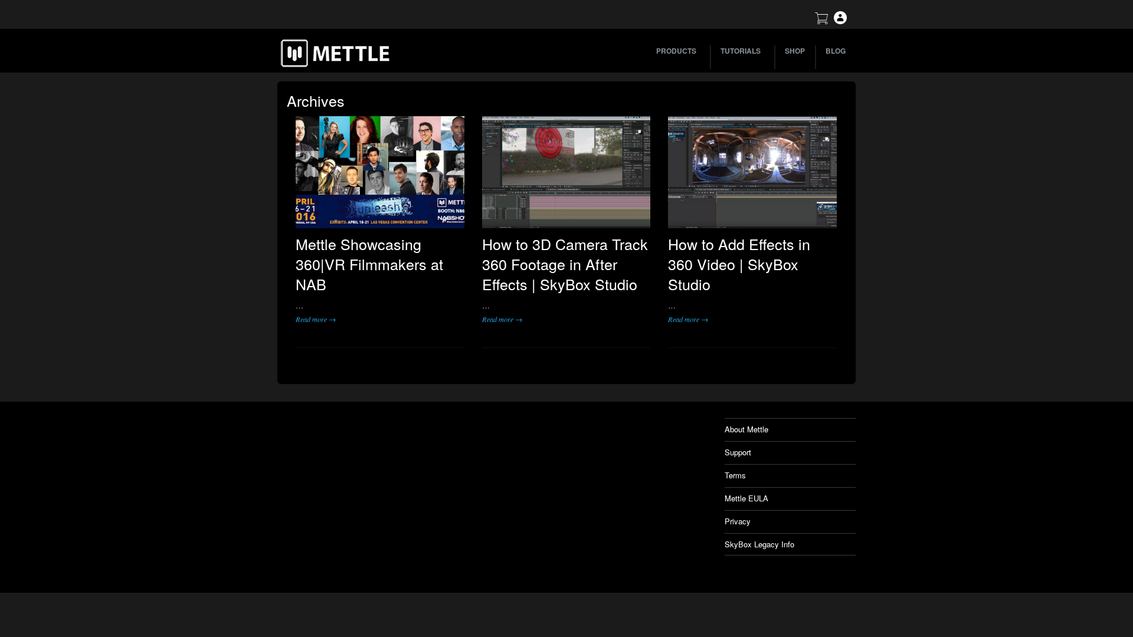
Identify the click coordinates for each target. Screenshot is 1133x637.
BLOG (836, 50)
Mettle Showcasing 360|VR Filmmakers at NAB (369, 263)
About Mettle (746, 429)
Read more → (316, 319)
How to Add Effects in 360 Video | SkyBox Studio (739, 263)
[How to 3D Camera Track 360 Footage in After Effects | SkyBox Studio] (566, 172)
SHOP (795, 50)
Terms (735, 475)
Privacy (738, 521)
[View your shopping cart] (821, 21)
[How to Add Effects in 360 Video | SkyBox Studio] (752, 172)
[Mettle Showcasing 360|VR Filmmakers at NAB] (380, 172)
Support (738, 452)
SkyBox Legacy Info (759, 544)
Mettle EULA (746, 498)
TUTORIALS (741, 50)
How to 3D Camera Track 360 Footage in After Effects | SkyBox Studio (565, 263)
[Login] (840, 21)
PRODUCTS (676, 50)
